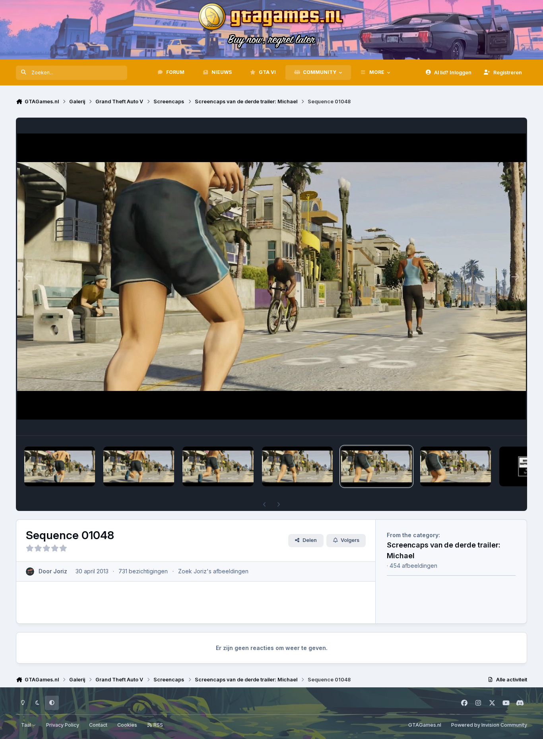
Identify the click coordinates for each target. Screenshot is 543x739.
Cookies (127, 725)
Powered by (489, 725)
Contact (98, 725)
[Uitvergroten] (271, 276)
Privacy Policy (62, 725)
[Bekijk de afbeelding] (59, 466)
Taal (26, 725)
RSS (157, 725)
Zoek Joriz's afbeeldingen (213, 571)
